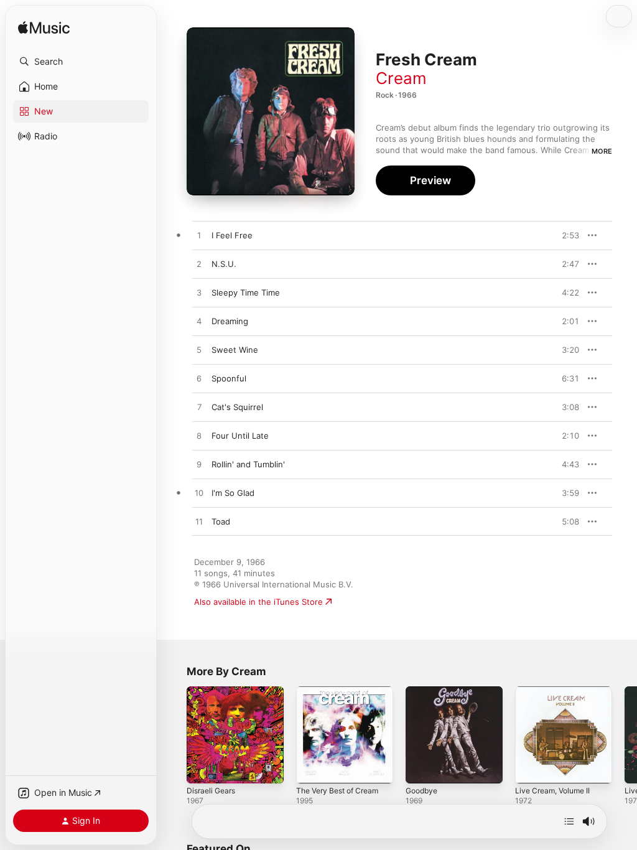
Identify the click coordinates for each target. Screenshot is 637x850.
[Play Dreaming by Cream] (199, 321)
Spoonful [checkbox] (229, 378)
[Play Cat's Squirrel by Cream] (199, 407)
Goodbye (421, 790)
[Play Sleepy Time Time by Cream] (199, 293)
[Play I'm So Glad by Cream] (199, 493)
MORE (602, 151)
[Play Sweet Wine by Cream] (199, 350)
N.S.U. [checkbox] (224, 264)
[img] (44, 28)
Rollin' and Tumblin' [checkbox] (248, 464)
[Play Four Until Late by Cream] (199, 436)
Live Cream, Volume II (552, 790)
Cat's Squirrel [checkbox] (237, 407)
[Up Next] (569, 821)
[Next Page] (624, 735)
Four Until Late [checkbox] (240, 436)
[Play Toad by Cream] (199, 522)
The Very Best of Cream (337, 790)
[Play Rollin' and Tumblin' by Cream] (199, 464)
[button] (81, 61)
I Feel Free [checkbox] (232, 235)
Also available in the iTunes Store (258, 602)
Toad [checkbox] (221, 521)
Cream (401, 78)
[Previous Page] (174, 735)
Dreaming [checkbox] (230, 321)
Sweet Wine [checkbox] (235, 350)
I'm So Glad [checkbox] (233, 493)
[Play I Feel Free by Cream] (199, 235)
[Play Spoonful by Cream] (199, 379)
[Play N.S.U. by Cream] (199, 264)
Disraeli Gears (211, 790)
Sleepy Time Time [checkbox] (246, 292)
